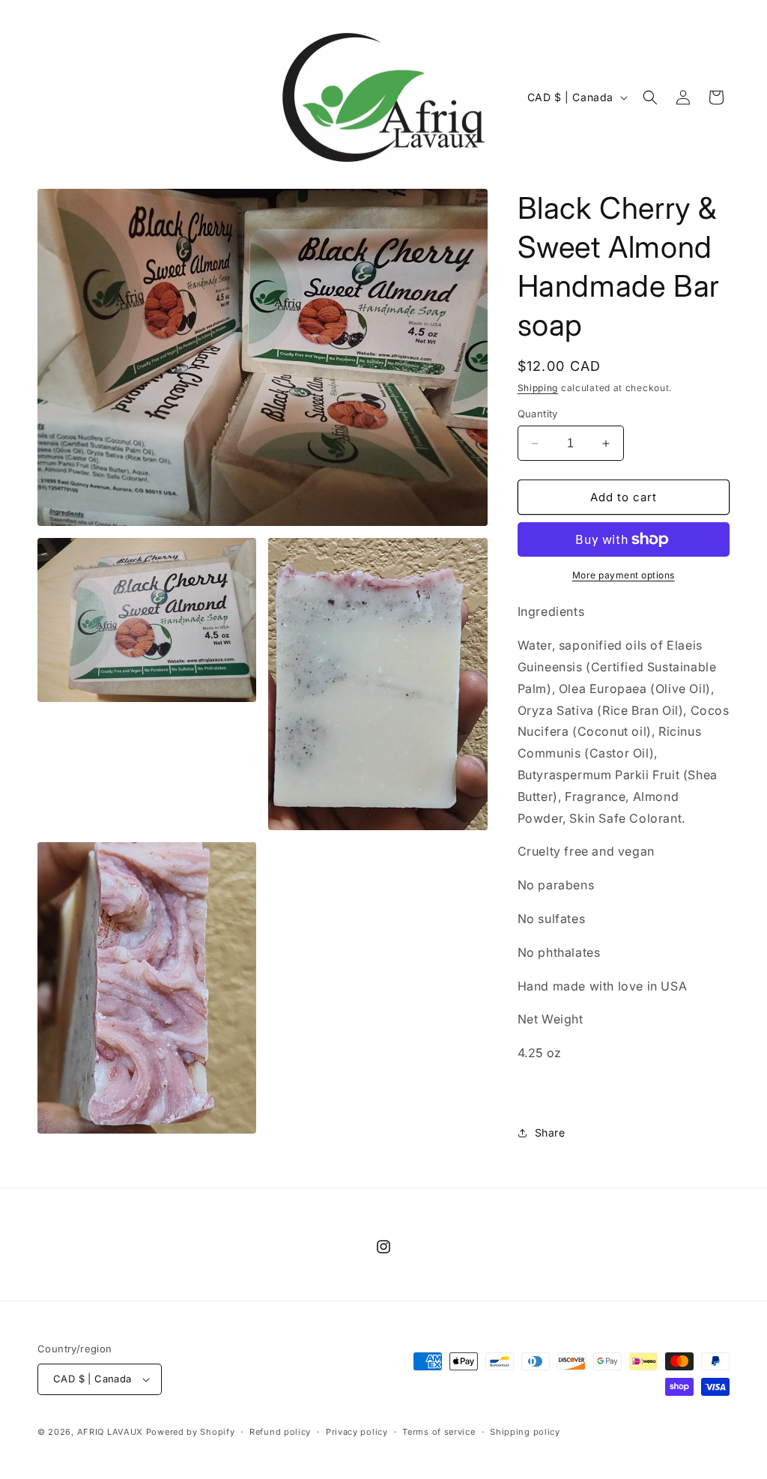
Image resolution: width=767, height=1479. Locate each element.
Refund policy (280, 1432)
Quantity (538, 414)
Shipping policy (525, 1432)
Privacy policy (357, 1432)
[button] (650, 97)
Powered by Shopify (190, 1432)
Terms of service (438, 1432)
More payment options (623, 575)
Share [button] (550, 1132)
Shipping (538, 387)
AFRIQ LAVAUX (110, 1432)
